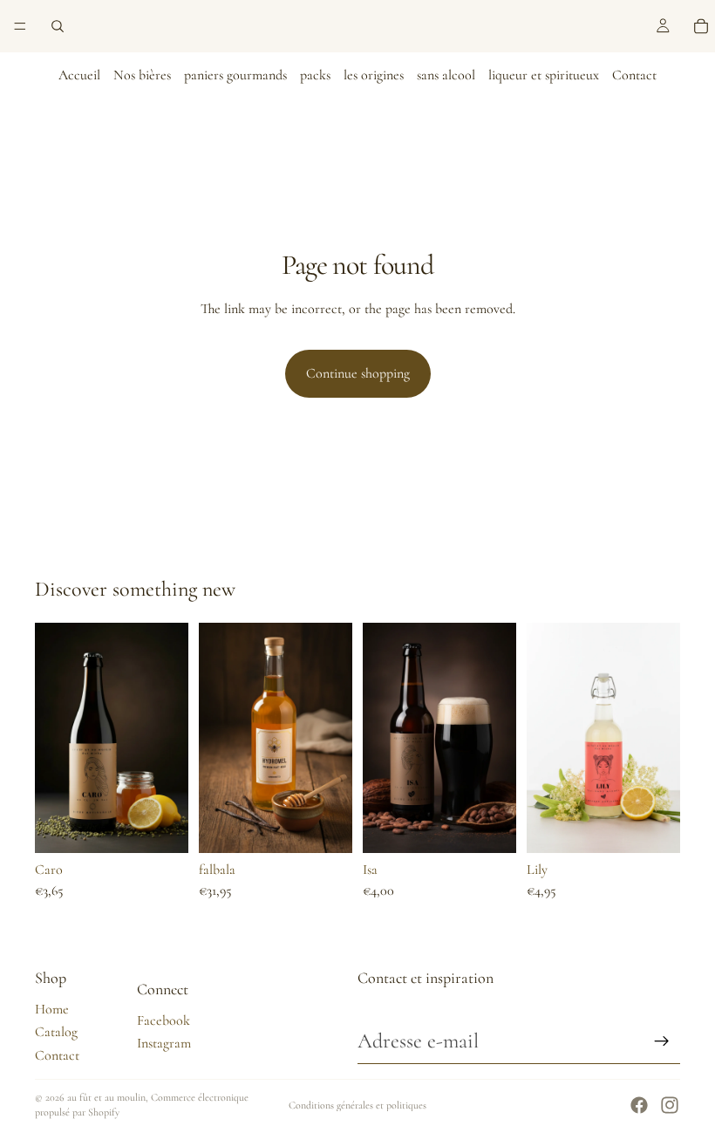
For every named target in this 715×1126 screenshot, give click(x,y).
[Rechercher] (57, 26)
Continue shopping (358, 373)
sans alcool (446, 75)
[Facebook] (639, 1105)
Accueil (79, 75)
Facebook (163, 1020)
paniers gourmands (235, 75)
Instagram (164, 1043)
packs (315, 75)
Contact (634, 75)
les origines (374, 75)
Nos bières (142, 75)
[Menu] (20, 26)
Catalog (56, 1032)
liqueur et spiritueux (543, 75)
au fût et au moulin (106, 1097)
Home (52, 1009)
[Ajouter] (161, 827)
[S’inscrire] (662, 1041)
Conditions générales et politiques (357, 1105)
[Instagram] (669, 1105)
